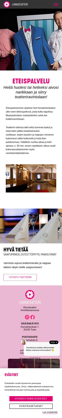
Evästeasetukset (31, 406)
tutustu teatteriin (20, 277)
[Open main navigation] (56, 4)
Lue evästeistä (50, 412)
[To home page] (20, 4)
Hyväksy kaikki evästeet (31, 398)
